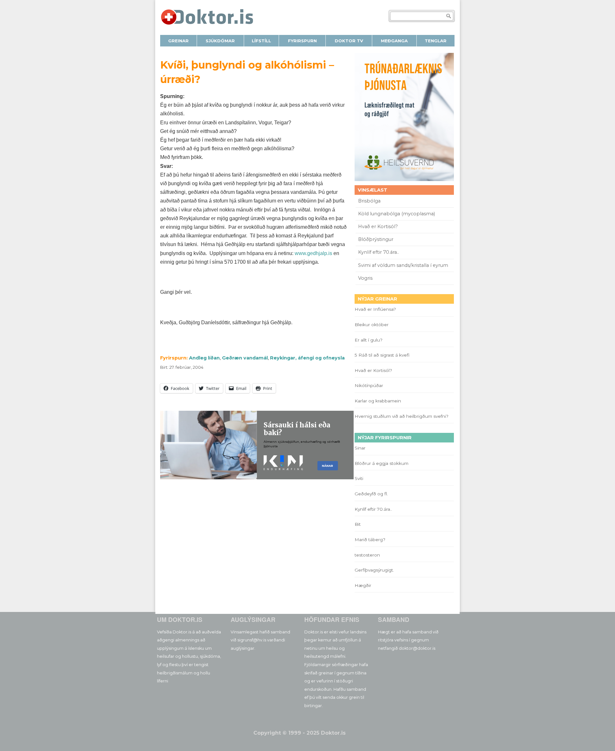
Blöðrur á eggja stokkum (381, 463)
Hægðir (363, 585)
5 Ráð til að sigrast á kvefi (383, 355)
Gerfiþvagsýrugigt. (374, 570)
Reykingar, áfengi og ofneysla (307, 358)
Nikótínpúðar (369, 385)
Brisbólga (369, 201)
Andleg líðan (204, 358)
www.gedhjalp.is (313, 253)
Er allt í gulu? (369, 339)
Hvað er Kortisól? (378, 226)
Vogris (365, 278)
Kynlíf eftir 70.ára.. (378, 252)
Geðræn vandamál (245, 358)
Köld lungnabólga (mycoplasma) (396, 214)
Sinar (360, 447)
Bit (358, 524)
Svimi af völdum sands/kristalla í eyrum (403, 265)
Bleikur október (372, 324)
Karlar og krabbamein (378, 400)
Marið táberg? (370, 539)
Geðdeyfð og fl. (371, 493)
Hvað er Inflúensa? (375, 309)
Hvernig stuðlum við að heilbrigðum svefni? (401, 416)
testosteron (367, 554)
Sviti (359, 478)
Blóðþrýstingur (375, 239)
